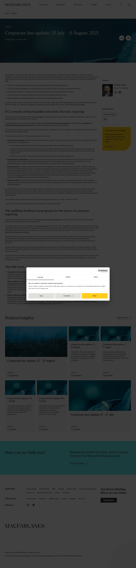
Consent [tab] (40, 277)
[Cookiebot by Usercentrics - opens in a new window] (99, 270)
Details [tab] (68, 277)
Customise (66, 296)
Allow (94, 296)
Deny (41, 296)
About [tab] (96, 277)
